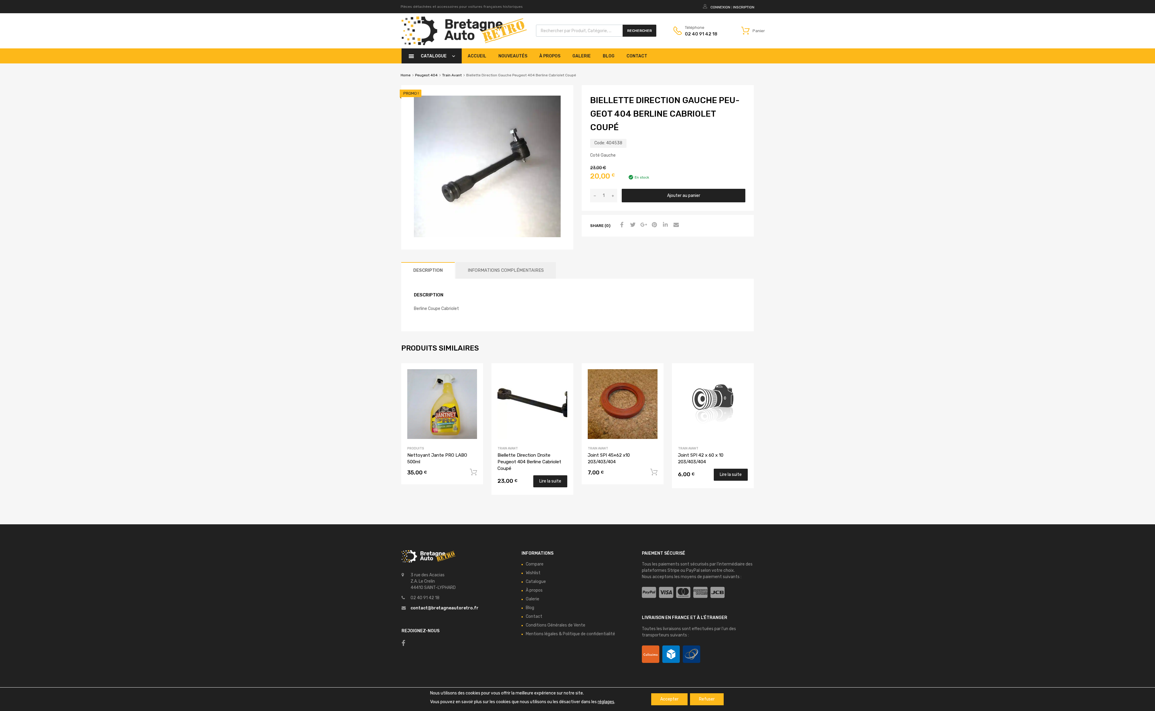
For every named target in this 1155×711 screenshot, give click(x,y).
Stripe (673, 570)
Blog (608, 56)
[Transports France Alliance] (691, 654)
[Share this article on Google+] (643, 225)
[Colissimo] (650, 654)
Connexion (720, 7)
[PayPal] (649, 592)
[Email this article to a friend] (675, 225)
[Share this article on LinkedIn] (664, 225)
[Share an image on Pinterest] (654, 225)
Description (428, 270)
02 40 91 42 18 (699, 34)
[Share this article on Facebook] (621, 225)
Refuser (707, 699)
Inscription (743, 7)
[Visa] (666, 592)
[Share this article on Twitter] (632, 225)
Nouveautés (512, 56)
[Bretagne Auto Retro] (464, 43)
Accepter (669, 699)
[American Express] (700, 592)
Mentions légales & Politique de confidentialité (570, 633)
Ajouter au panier (683, 195)
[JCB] (717, 592)
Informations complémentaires (506, 270)
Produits (415, 448)
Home (406, 75)
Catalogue (434, 56)
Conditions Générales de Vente (555, 625)
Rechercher (639, 31)
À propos (549, 56)
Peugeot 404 (426, 75)
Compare (535, 564)
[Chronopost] (671, 654)
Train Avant (452, 75)
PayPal (693, 570)
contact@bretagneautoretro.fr (445, 608)
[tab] (428, 270)
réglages (606, 701)
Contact (637, 56)
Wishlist (533, 572)
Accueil (477, 56)
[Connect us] (403, 643)
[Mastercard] (683, 592)
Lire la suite (550, 481)
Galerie (581, 56)
